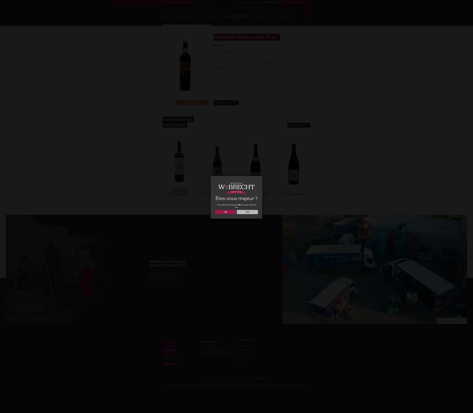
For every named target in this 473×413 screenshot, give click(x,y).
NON (247, 212)
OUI (225, 212)
